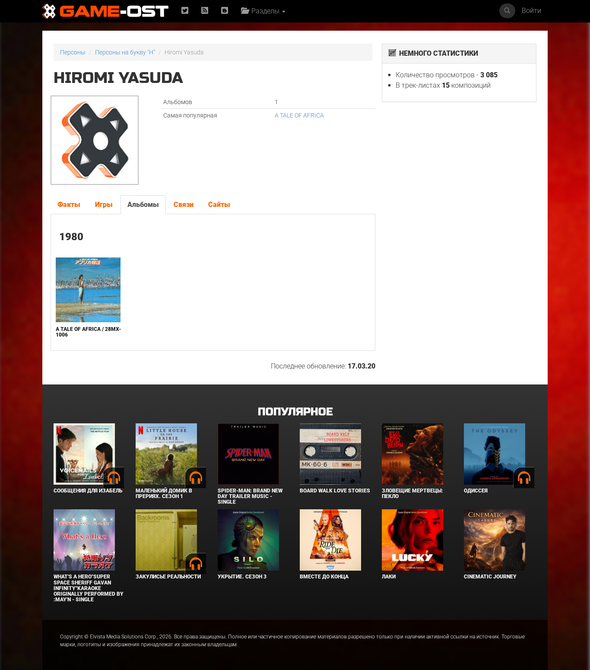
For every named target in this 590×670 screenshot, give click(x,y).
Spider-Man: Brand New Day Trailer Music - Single (250, 496)
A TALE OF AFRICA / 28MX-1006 (88, 332)
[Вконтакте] (225, 11)
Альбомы (143, 204)
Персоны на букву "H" (125, 52)
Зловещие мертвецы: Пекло (412, 493)
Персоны (73, 52)
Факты (68, 204)
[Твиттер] (185, 11)
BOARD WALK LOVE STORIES (335, 491)
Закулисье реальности (168, 577)
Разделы (264, 11)
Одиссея (476, 491)
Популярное (295, 412)
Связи (183, 204)
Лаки (389, 577)
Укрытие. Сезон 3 (242, 577)
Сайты (219, 204)
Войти (531, 10)
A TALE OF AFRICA (299, 115)
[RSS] (205, 11)
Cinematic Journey (490, 577)
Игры (104, 204)
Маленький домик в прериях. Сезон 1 (164, 493)
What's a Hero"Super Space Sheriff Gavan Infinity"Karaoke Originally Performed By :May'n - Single (89, 588)
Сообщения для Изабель (88, 491)
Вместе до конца (324, 577)
